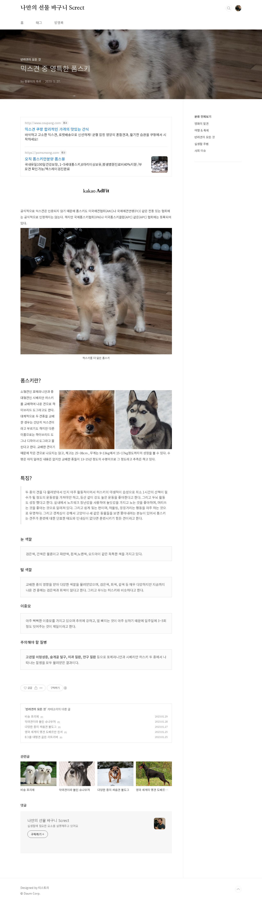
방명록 (58, 22)
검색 (229, 8)
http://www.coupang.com (43, 123)
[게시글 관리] (41, 688)
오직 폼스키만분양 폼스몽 (45, 158)
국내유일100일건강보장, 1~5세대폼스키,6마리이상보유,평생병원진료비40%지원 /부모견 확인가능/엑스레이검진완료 (83, 166)
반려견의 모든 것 (36, 709)
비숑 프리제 (32, 716)
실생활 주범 (201, 144)
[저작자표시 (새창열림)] (65, 688)
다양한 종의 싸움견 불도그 (40, 727)
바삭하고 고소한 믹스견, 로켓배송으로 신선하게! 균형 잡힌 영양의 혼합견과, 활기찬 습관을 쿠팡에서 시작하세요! (95, 136)
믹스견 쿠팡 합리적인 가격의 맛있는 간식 (57, 129)
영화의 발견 (201, 123)
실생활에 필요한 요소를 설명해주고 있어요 (52, 826)
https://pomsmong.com (42, 152)
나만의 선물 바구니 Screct (52, 8)
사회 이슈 (200, 150)
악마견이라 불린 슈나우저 (40, 721)
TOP (238, 889)
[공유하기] (35, 688)
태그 (39, 22)
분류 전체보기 (202, 116)
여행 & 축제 (201, 130)
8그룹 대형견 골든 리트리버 (41, 737)
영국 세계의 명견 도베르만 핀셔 (44, 732)
